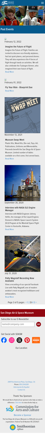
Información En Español (21, 387)
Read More (9, 72)
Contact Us (21, 390)
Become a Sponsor (22, 415)
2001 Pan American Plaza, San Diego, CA (21, 382)
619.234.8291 (24, 384)
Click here (18, 402)
